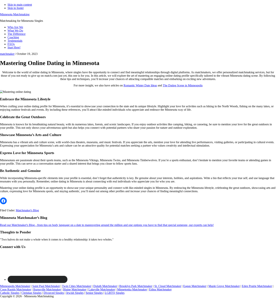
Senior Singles (94, 292)
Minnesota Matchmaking (14, 14)
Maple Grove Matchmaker (224, 286)
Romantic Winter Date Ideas (140, 85)
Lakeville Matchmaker (101, 289)
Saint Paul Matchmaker (46, 286)
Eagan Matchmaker (194, 286)
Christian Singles (31, 292)
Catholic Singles (9, 292)
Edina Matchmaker (160, 289)
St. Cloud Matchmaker (167, 286)
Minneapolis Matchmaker (15, 286)
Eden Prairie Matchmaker (257, 286)
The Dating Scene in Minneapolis (183, 85)
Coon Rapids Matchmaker (15, 289)
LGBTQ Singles (114, 292)
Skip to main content (20, 4)
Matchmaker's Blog (27, 210)
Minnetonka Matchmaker (132, 289)
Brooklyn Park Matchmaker (135, 286)
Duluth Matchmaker (105, 286)
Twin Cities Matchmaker (76, 286)
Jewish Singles (75, 292)
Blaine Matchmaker (74, 289)
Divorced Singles (54, 292)
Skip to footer (16, 8)
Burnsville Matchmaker (47, 289)
